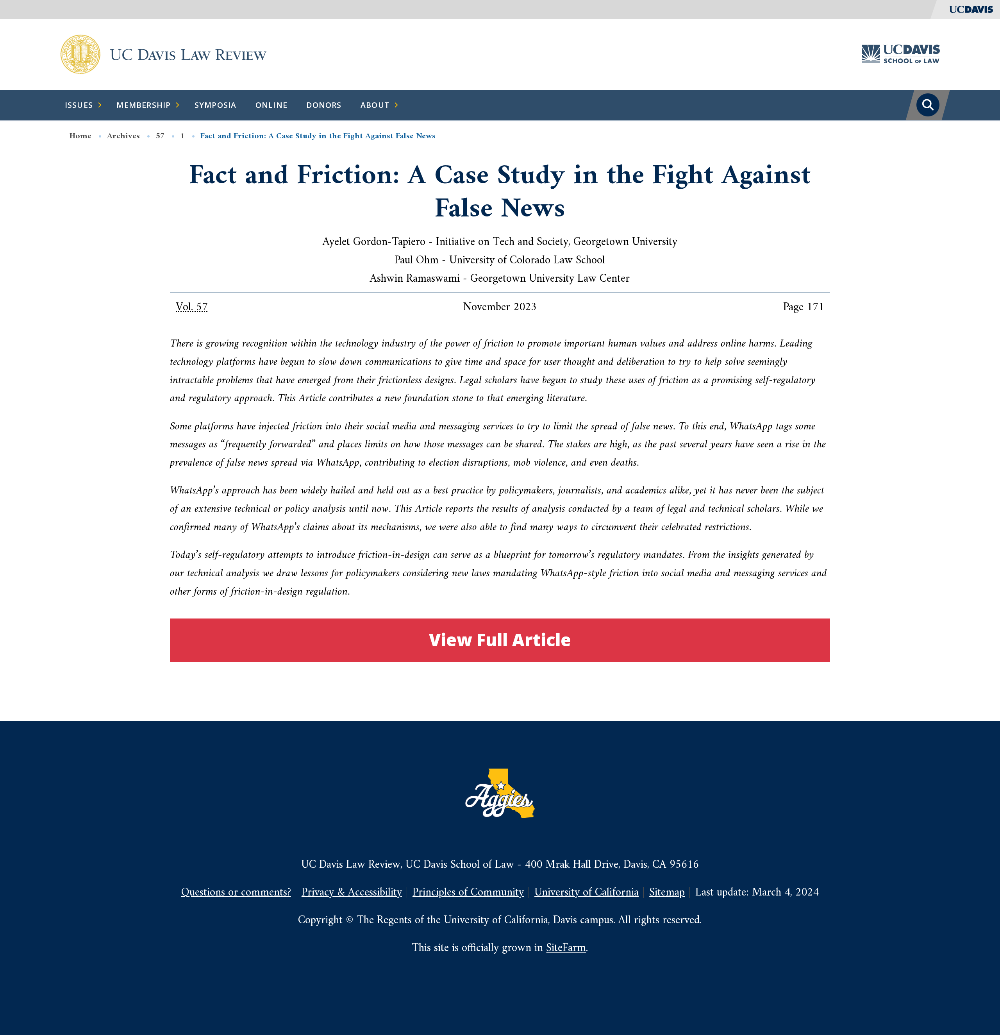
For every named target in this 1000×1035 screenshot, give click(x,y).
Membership (143, 105)
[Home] (80, 54)
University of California (586, 893)
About (375, 105)
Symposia (216, 105)
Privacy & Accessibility (352, 893)
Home (80, 136)
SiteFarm (566, 948)
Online (271, 105)
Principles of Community (468, 893)
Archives (123, 136)
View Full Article (500, 639)
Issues (79, 105)
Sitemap (667, 893)
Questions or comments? (236, 893)
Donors (323, 105)
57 (160, 136)
